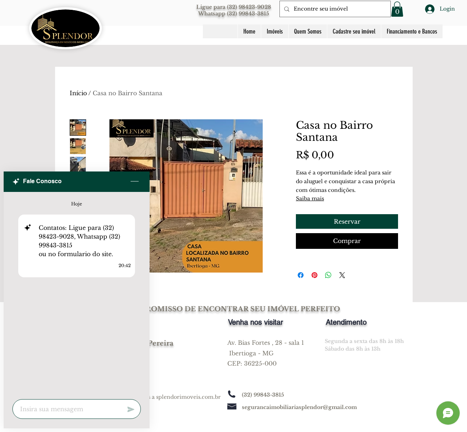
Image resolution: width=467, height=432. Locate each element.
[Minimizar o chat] (134, 182)
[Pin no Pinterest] (314, 275)
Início (78, 93)
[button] (397, 9)
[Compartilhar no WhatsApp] (328, 275)
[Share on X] (342, 275)
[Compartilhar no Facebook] (300, 275)
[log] (77, 293)
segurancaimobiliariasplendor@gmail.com (299, 407)
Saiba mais (310, 198)
